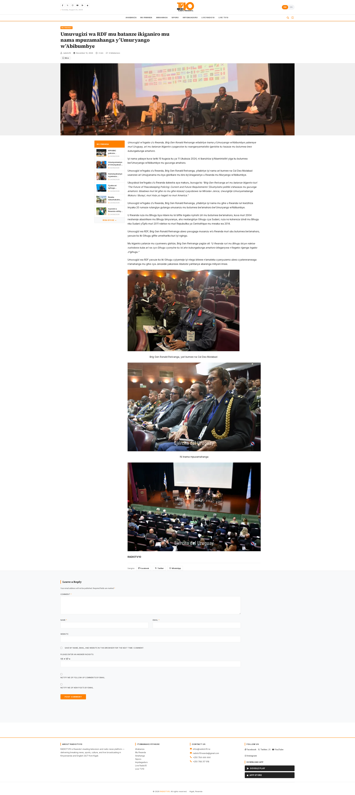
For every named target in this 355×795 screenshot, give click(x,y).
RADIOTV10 (165, 791)
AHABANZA (131, 17)
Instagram (251, 756)
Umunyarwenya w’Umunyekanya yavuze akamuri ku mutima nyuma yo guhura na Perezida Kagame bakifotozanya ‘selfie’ (115, 163)
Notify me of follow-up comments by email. (82, 677)
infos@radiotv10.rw (201, 749)
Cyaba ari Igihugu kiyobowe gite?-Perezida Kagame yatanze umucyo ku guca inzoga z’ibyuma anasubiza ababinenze (115, 186)
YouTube (278, 749)
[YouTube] (77, 5)
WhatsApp (176, 568)
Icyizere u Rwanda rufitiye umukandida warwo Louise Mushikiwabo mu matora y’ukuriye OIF (115, 210)
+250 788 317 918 (201, 761)
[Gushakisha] (288, 17)
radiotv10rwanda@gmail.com (206, 753)
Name (63, 620)
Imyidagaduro (141, 762)
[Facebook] (62, 5)
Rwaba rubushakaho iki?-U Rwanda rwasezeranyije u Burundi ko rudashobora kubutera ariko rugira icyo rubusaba (115, 198)
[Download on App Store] (87, 5)
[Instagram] (72, 5)
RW (285, 7)
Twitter (160, 568)
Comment (66, 594)
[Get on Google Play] (82, 5)
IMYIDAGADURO (190, 17)
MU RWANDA (146, 17)
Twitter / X (265, 749)
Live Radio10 (141, 765)
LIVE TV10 (223, 17)
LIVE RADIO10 (208, 17)
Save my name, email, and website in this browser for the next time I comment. (104, 648)
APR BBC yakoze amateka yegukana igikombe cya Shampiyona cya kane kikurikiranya (114, 151)
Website (64, 634)
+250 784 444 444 (202, 757)
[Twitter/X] (67, 5)
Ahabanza (139, 749)
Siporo (138, 759)
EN (291, 7)
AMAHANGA (162, 17)
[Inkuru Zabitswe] (293, 17)
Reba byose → (109, 220)
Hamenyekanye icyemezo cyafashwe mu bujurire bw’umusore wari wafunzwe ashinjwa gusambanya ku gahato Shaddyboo (115, 175)
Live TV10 (139, 769)
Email (156, 620)
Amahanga (140, 756)
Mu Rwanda (140, 752)
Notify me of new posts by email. (77, 688)
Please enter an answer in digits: (77, 654)
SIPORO (175, 17)
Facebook (144, 568)
